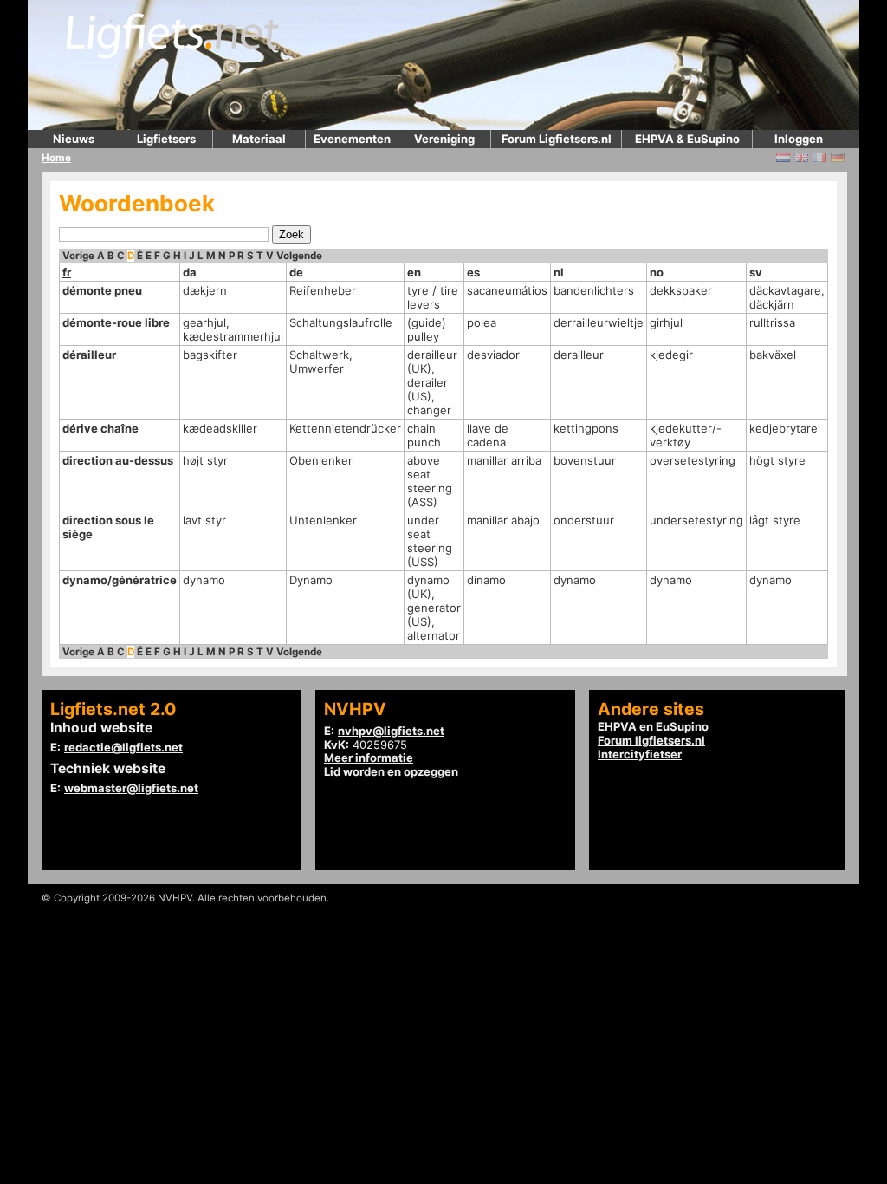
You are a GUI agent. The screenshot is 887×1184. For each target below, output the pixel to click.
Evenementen (352, 139)
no (657, 272)
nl (559, 272)
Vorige (78, 256)
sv (755, 272)
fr (66, 272)
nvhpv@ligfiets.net (391, 731)
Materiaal (259, 139)
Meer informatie (368, 757)
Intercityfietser (640, 754)
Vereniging (444, 139)
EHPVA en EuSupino (653, 726)
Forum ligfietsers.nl (651, 740)
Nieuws (73, 139)
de (296, 272)
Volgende (299, 256)
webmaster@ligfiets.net (131, 788)
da (190, 272)
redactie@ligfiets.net (123, 747)
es (473, 272)
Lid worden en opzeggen (391, 771)
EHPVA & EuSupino (687, 139)
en (414, 272)
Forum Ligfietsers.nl (557, 139)
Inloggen (798, 139)
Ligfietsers (166, 139)
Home (56, 158)
